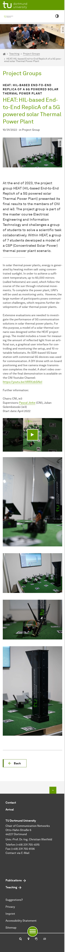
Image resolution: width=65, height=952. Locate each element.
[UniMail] (44, 939)
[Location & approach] (28, 939)
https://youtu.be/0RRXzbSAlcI (22, 382)
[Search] (20, 939)
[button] (15, 763)
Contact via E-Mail (17, 853)
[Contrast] (57, 16)
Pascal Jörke (27, 402)
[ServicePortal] (36, 939)
